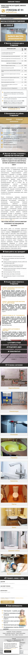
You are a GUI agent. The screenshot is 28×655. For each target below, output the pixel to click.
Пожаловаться (14, 351)
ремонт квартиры (5, 220)
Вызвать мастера (16, 37)
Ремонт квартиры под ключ (9, 633)
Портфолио (9, 631)
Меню (25, 15)
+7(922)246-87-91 (15, 10)
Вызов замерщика (20, 642)
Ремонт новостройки (20, 633)
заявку (9, 134)
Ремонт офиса (15, 634)
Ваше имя (3, 581)
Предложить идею (15, 347)
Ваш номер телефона (5, 586)
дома (13, 220)
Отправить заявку (7, 602)
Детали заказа (4, 590)
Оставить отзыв (15, 343)
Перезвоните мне (11, 12)
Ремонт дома (8, 634)
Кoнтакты (21, 634)
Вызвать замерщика (16, 631)
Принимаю (7, 651)
